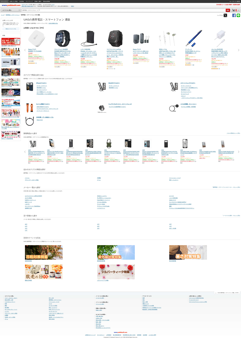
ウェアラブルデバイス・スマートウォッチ (47, 108)
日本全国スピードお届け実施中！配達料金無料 (228, 4)
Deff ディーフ (28, 202)
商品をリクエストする (11, 28)
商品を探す (98, 324)
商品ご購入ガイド (100, 325)
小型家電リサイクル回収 (148, 305)
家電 (6, 303)
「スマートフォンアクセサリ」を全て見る (191, 98)
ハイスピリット (101, 208)
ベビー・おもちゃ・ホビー (11, 298)
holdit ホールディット (30, 200)
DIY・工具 (51, 298)
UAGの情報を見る (53, 23)
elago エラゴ (172, 200)
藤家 (170, 206)
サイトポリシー (100, 334)
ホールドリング (185, 94)
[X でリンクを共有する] (225, 16)
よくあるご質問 (152, 334)
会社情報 (145, 334)
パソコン (27, 178)
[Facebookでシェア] (234, 16)
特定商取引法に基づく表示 (129, 334)
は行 (98, 226)
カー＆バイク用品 (53, 305)
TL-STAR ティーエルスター (104, 198)
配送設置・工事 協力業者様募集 (150, 309)
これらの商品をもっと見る (233, 133)
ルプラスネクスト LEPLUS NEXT (33, 196)
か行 (26, 226)
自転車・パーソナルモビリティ (56, 317)
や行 (170, 224)
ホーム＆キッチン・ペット (11, 309)
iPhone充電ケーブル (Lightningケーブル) (47, 94)
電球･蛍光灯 (52, 319)
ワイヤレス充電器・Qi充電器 (188, 106)
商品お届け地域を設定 (27, 6)
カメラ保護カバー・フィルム (44, 91)
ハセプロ (27, 204)
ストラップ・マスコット (43, 110)
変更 (72, 6)
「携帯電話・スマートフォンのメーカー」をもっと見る (226, 187)
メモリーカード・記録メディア (56, 313)
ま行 (98, 228)
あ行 (26, 224)
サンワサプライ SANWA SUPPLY (177, 202)
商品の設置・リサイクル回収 (102, 320)
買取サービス (146, 303)
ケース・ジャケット (42, 85)
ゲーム (99, 180)
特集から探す (99, 310)
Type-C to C (40, 120)
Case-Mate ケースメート (103, 200)
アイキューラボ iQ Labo (103, 206)
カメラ (50, 303)
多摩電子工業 (28, 208)
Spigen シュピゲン (102, 196)
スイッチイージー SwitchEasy (32, 206)
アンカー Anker (101, 204)
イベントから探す (100, 304)
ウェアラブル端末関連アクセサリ (117, 106)
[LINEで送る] (238, 16)
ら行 (170, 226)
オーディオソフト (53, 311)
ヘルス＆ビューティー (10, 301)
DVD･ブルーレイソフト (54, 309)
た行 (26, 230)
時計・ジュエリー (173, 180)
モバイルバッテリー (42, 89)
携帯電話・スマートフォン (55, 299)
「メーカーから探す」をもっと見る (231, 215)
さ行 (26, 228)
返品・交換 (145, 301)
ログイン (24, 4)
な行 (98, 224)
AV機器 (99, 178)
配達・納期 (98, 322)
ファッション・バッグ (175, 178)
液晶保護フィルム (41, 87)
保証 (144, 299)
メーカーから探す (100, 298)
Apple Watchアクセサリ (43, 106)
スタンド (183, 96)
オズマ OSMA (28, 198)
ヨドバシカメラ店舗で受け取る (196, 298)
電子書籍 (7, 307)
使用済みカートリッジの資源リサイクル (152, 307)
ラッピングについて (194, 299)
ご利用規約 (108, 334)
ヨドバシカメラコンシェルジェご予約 (198, 301)
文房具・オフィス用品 (10, 317)
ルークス (171, 196)
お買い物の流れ (99, 316)
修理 (144, 298)
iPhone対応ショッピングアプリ (103, 327)
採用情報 (139, 334)
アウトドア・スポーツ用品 (32, 180)
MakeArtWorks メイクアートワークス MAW (180, 204)
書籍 (6, 305)
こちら (52, 4)
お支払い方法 (99, 318)
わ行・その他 (172, 228)
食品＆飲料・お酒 (9, 299)
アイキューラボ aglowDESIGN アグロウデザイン (181, 208)
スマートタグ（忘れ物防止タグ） (189, 87)
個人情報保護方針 (117, 334)
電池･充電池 (52, 315)
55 (193, 64)
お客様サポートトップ (90, 334)
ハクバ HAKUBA (173, 198)
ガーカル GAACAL (102, 202)
